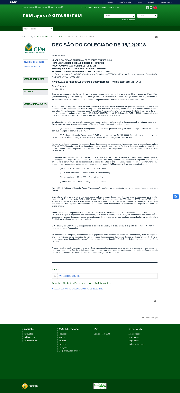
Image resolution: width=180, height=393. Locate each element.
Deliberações (29, 337)
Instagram (63, 347)
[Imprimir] (156, 37)
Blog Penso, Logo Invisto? (69, 351)
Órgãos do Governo (166, 2)
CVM (37, 37)
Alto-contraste (100, 7)
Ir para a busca (57, 7)
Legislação (151, 2)
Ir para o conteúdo (29, 7)
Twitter (62, 337)
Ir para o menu (43, 7)
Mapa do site (114, 7)
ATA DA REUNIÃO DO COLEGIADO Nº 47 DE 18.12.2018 (77, 289)
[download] (55, 276)
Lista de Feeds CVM (102, 334)
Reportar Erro (134, 337)
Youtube (62, 340)
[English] (155, 7)
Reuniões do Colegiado (52, 37)
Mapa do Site (134, 340)
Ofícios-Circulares (31, 340)
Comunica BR (109, 2)
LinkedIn (62, 344)
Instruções (28, 334)
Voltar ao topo (151, 317)
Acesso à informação (125, 2)
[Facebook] (147, 7)
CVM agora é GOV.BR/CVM (52, 15)
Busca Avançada (128, 20)
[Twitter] (151, 7)
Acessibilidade (86, 7)
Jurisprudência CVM (32, 66)
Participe (139, 2)
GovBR (13, 2)
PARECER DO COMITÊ (69, 276)
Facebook (63, 334)
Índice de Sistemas (136, 344)
